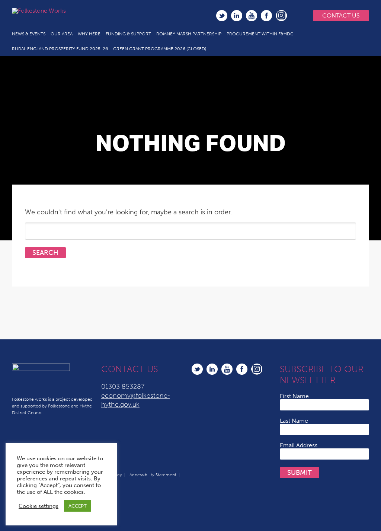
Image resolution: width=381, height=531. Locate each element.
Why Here (89, 33)
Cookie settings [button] (38, 506)
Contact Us (341, 15)
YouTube (251, 15)
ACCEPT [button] (77, 506)
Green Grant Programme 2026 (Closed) (159, 48)
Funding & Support (128, 33)
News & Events (28, 33)
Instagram (281, 15)
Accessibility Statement (152, 474)
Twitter (221, 15)
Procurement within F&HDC (260, 33)
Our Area (62, 33)
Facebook (266, 15)
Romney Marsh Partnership (188, 33)
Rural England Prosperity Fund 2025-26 (60, 48)
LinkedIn (236, 15)
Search (296, 15)
